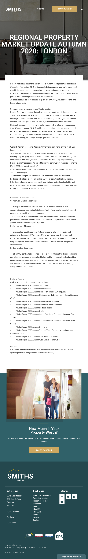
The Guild (37, 512)
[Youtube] (62, 501)
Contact (36, 520)
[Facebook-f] (62, 496)
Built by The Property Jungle (15, 552)
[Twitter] (68, 496)
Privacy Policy (20, 547)
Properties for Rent (40, 501)
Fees (35, 506)
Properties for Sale (40, 498)
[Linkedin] (74, 496)
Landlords (37, 504)
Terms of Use (9, 547)
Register (36, 517)
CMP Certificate (42, 547)
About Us (36, 509)
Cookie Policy (31, 547)
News (35, 515)
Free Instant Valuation (42, 495)
